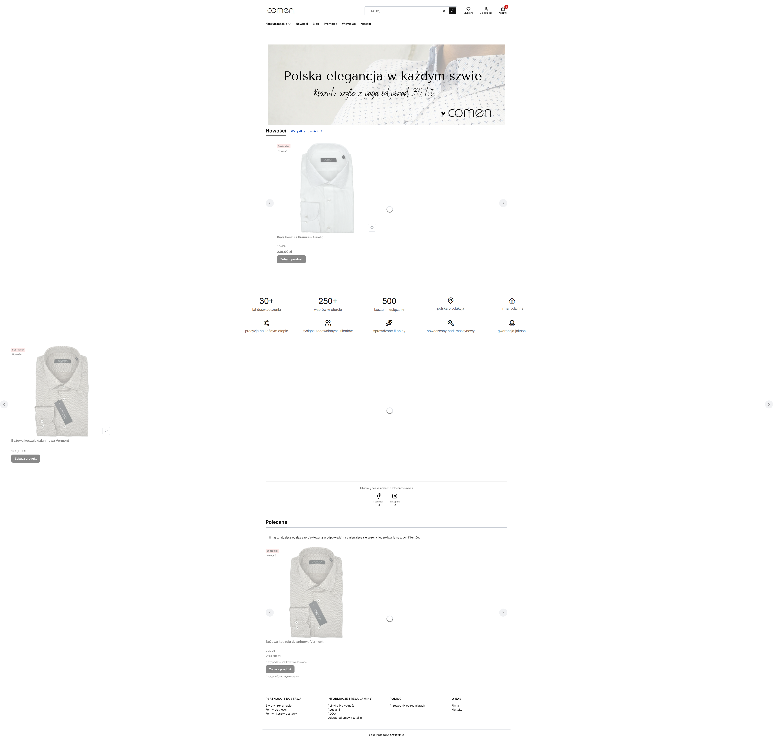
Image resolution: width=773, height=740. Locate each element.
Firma (455, 705)
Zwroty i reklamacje (278, 705)
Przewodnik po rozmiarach (407, 705)
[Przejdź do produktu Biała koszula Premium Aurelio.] (327, 188)
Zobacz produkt (291, 259)
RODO (332, 713)
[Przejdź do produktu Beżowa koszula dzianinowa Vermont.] (61, 391)
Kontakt (457, 709)
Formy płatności (276, 709)
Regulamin (334, 709)
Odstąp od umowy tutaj (344, 717)
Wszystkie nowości (304, 131)
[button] (452, 10)
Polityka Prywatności (341, 705)
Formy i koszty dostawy (281, 713)
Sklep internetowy (385, 734)
